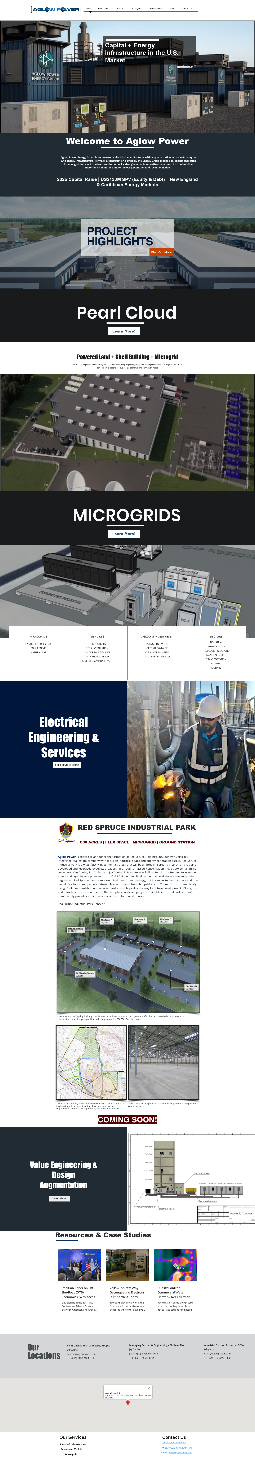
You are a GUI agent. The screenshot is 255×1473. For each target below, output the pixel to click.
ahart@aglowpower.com (217, 1353)
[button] (59, 1198)
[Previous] (19, 242)
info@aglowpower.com (180, 1452)
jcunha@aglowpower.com (143, 1353)
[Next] (235, 242)
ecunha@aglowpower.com (81, 1354)
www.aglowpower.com (180, 1447)
